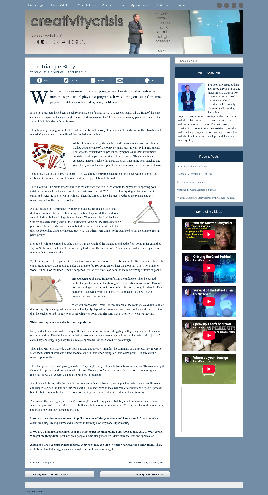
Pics (121, 5)
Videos (106, 5)
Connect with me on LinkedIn (226, 5)
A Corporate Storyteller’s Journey (194, 166)
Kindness (162, 5)
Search (177, 60)
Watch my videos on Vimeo (241, 5)
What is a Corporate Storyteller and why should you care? (206, 197)
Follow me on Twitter (219, 5)
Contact (180, 5)
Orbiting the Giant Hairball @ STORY (196, 189)
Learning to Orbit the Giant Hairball (47, 475)
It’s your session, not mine (190, 182)
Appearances (140, 5)
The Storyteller (60, 5)
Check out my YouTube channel (234, 5)
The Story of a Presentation (151, 475)
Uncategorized (47, 462)
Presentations (86, 5)
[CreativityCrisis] (134, 32)
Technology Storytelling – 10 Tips (194, 173)
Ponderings (35, 5)
